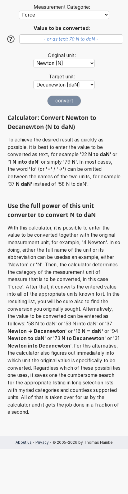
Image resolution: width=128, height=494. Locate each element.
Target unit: (62, 77)
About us (24, 442)
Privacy (42, 442)
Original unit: (62, 55)
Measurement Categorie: (62, 7)
